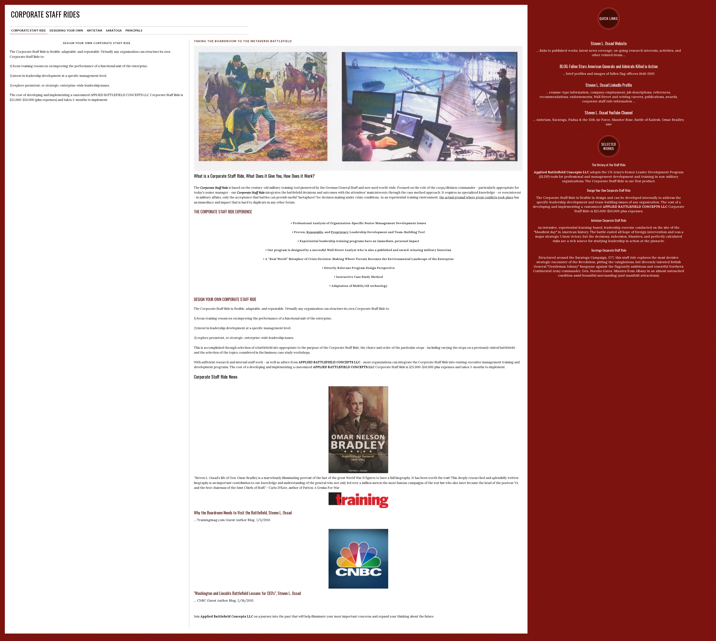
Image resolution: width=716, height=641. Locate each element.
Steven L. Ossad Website (609, 43)
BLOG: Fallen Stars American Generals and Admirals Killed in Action (609, 66)
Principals (133, 30)
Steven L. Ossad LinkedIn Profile (608, 85)
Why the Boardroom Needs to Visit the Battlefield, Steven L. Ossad (243, 512)
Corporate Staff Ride (28, 30)
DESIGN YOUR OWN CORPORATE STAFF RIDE (225, 299)
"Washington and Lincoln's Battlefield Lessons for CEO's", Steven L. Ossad (247, 593)
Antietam (94, 30)
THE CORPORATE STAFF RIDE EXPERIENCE (223, 211)
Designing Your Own (66, 30)
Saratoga (114, 30)
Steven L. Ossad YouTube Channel (609, 112)
